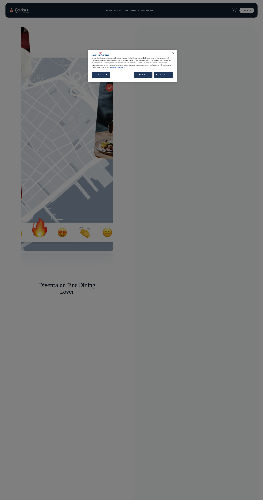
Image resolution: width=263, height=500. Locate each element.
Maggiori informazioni (117, 67)
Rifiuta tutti (143, 75)
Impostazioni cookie (101, 75)
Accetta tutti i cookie (163, 75)
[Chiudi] (173, 53)
